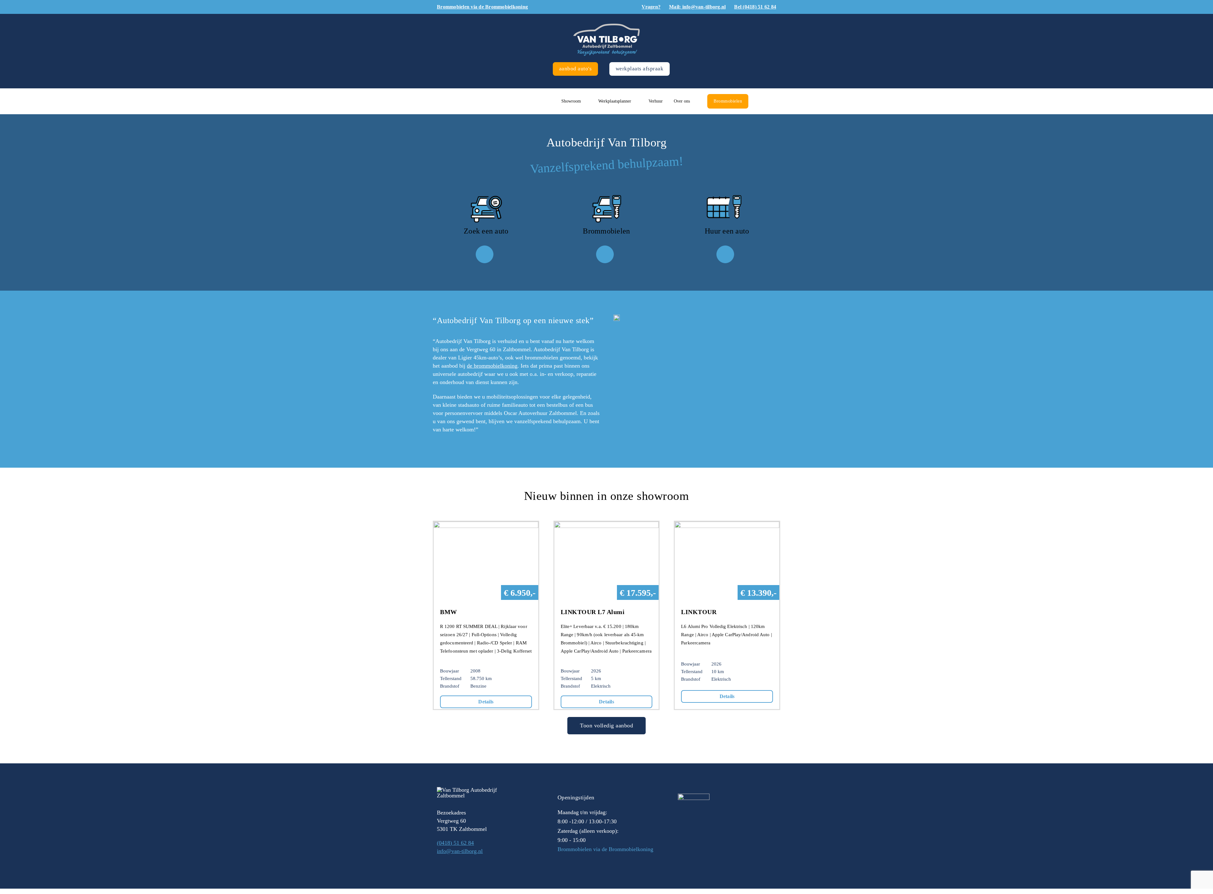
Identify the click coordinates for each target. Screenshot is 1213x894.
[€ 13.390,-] (727, 526)
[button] (761, 101)
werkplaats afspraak (640, 69)
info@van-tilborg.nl (460, 851)
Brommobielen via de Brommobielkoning (605, 849)
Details (485, 701)
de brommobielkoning (492, 366)
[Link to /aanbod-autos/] (484, 254)
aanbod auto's (575, 69)
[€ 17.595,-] (606, 526)
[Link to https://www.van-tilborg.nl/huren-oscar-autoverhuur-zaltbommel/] (725, 254)
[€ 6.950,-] (486, 526)
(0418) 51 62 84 (455, 843)
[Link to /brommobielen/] (605, 254)
